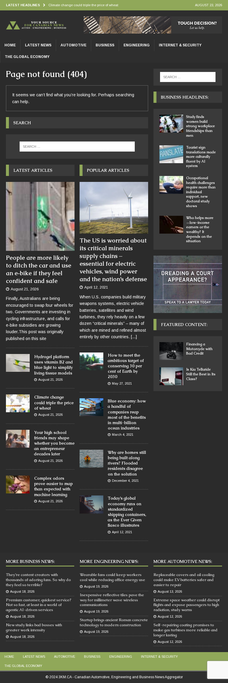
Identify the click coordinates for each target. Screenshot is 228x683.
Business (105, 45)
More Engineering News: (109, 561)
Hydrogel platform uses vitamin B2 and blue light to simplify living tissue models (53, 365)
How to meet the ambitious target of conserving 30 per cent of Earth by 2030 (126, 366)
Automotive (73, 45)
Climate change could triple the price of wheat (54, 402)
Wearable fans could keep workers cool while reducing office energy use (112, 577)
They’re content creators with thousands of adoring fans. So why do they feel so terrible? (38, 579)
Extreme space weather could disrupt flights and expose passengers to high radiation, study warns (186, 605)
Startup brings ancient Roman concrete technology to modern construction (114, 622)
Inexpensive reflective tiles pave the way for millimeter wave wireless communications (112, 600)
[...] (134, 336)
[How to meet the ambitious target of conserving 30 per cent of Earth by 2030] (91, 361)
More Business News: (30, 561)
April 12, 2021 (96, 287)
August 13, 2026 (170, 591)
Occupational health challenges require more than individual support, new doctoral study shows (201, 192)
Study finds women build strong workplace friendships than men (200, 126)
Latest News (38, 45)
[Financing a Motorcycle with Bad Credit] (171, 351)
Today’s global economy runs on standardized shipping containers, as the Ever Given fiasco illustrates (127, 511)
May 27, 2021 (122, 383)
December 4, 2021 (125, 480)
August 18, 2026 (22, 591)
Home (10, 45)
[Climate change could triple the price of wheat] (18, 403)
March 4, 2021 (122, 434)
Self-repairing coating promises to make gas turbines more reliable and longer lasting (185, 630)
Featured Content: (184, 324)
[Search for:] (77, 146)
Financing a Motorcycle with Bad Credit (199, 349)
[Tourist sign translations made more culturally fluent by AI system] (171, 154)
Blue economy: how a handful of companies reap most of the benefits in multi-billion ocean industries (127, 414)
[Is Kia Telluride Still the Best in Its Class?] (171, 376)
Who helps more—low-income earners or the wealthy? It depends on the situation (199, 229)
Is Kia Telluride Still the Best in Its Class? (201, 374)
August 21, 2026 (25, 289)
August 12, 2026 (170, 616)
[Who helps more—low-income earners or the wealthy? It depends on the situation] (171, 225)
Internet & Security (180, 45)
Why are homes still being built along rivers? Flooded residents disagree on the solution (127, 463)
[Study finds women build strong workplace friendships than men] (171, 124)
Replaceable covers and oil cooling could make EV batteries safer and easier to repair (183, 579)
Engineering (137, 45)
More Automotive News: (182, 561)
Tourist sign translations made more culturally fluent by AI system (201, 156)
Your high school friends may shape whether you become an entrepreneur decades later (54, 443)
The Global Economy (27, 57)
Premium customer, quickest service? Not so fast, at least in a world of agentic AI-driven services (38, 605)
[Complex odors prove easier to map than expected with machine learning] (18, 484)
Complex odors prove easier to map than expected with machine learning (53, 486)
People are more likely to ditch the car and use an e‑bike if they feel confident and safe (38, 269)
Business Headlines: (184, 97)
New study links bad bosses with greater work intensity (34, 627)
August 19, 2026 (96, 586)
